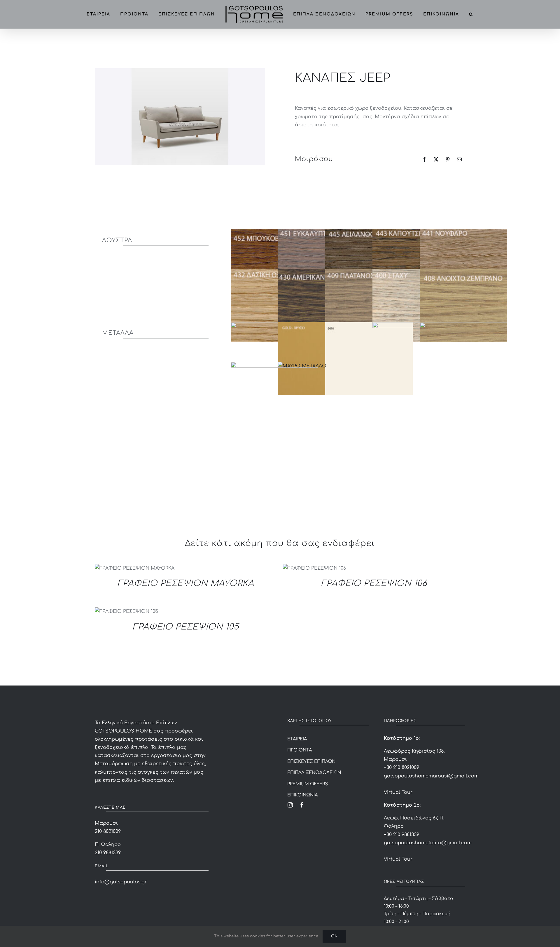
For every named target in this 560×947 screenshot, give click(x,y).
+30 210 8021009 (401, 767)
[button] (477, 14)
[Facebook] (424, 159)
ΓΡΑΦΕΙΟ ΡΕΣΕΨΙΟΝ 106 (374, 583)
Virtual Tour (398, 792)
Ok (334, 936)
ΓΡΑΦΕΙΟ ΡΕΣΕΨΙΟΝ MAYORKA (186, 583)
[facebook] (301, 805)
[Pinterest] (448, 159)
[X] (436, 159)
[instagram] (290, 805)
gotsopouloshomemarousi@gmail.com (431, 776)
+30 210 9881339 (401, 834)
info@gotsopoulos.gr (121, 882)
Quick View (134, 569)
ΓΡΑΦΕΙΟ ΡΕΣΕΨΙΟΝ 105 (186, 627)
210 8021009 (108, 831)
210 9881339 (108, 852)
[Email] (459, 159)
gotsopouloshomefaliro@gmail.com (428, 842)
